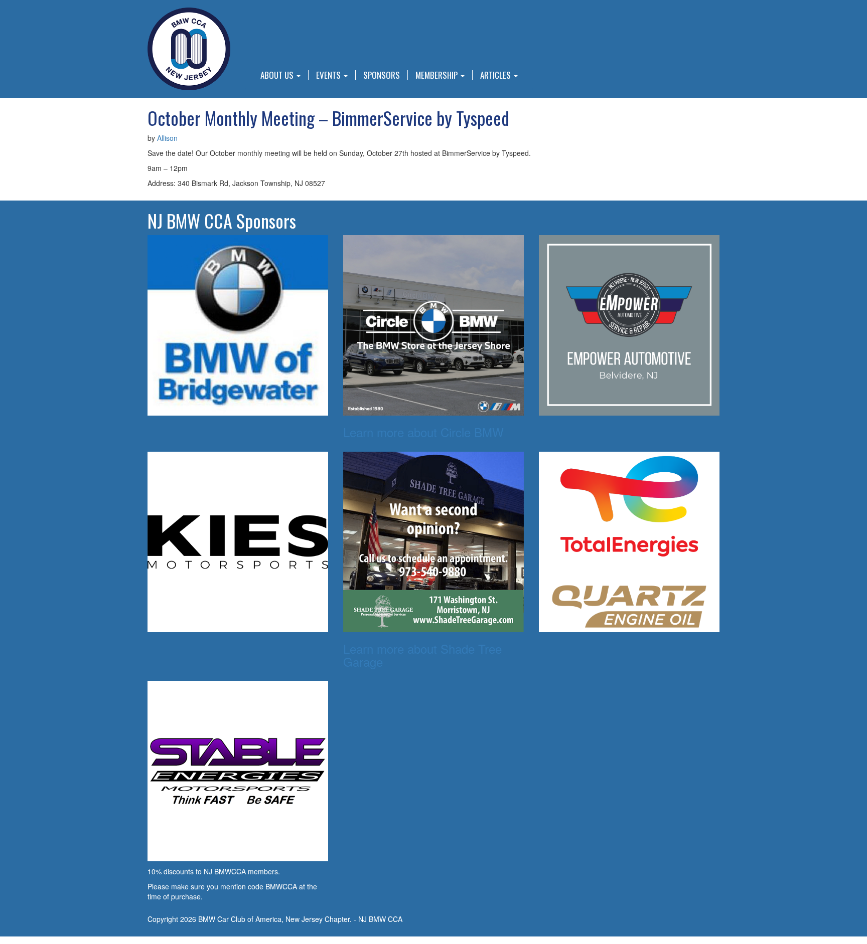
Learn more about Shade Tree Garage (422, 655)
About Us (278, 75)
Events (329, 75)
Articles (496, 75)
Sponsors (381, 75)
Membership (437, 75)
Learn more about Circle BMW (423, 432)
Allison (167, 138)
